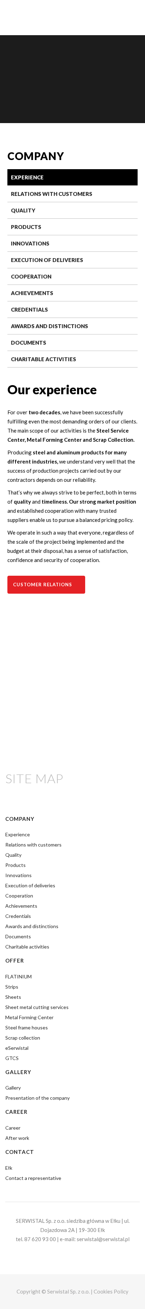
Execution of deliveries (47, 260)
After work (17, 1138)
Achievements (32, 293)
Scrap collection (22, 1038)
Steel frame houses (26, 1027)
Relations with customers (51, 194)
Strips (11, 987)
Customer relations (42, 584)
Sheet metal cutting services (37, 1007)
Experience (27, 177)
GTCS (12, 1058)
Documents (28, 342)
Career (12, 1128)
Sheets (13, 997)
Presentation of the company (37, 1098)
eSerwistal (17, 1048)
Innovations (30, 243)
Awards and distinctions (49, 326)
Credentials (29, 309)
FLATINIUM (18, 976)
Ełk (8, 1168)
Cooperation (31, 276)
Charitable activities (43, 359)
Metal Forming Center (29, 1017)
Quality (23, 210)
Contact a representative (33, 1178)
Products (26, 227)
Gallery (13, 1088)
